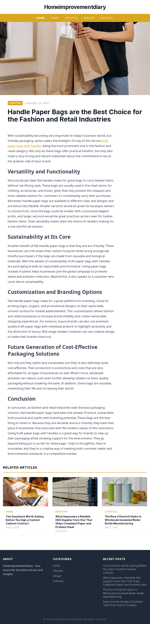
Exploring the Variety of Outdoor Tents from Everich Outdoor (123, 603)
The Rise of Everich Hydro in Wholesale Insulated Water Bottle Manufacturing (123, 520)
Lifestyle (71, 18)
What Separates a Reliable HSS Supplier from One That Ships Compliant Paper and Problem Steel (125, 581)
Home (40, 18)
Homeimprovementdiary (75, 7)
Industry (107, 18)
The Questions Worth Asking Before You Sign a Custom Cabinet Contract (25, 520)
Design (89, 18)
